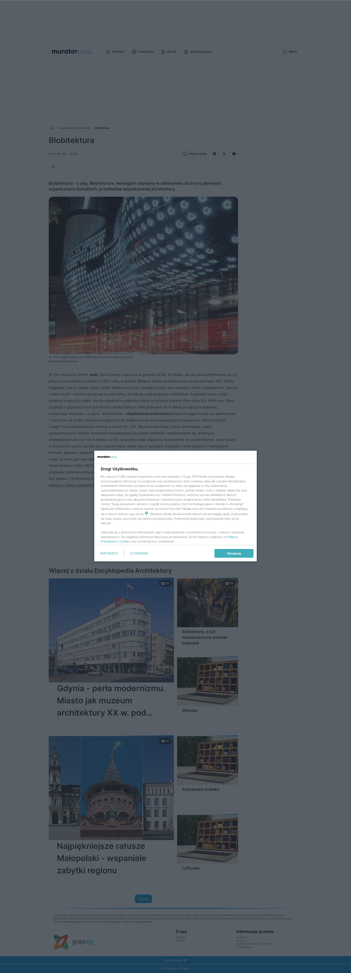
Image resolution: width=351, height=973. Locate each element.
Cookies (124, 541)
